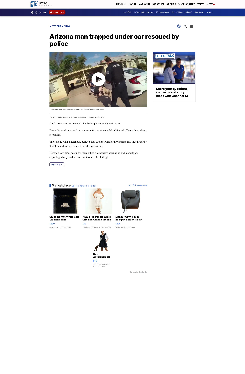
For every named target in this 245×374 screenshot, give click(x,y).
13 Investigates (162, 12)
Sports (171, 4)
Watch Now (205, 4)
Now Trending (59, 26)
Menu (120, 4)
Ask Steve (199, 12)
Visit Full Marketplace (138, 185)
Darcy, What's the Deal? (182, 12)
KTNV (41, 12)
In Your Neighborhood (144, 12)
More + (210, 12)
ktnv (37, 12)
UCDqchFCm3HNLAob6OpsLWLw (45, 12)
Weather (158, 4)
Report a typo (56, 164)
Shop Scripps (186, 4)
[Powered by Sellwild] (143, 272)
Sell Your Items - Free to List (84, 186)
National (145, 4)
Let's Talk (127, 12)
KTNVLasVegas (33, 12)
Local (133, 4)
